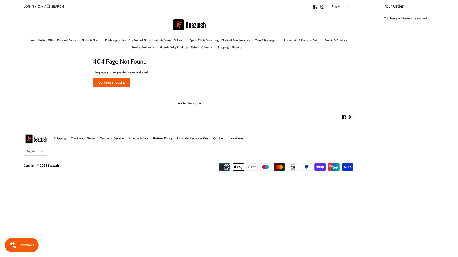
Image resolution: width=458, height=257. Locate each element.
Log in (29, 6)
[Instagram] (322, 6)
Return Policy (162, 138)
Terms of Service (112, 138)
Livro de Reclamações (192, 138)
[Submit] (48, 6)
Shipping (59, 138)
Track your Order (83, 138)
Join (40, 6)
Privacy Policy (138, 138)
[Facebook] (315, 6)
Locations (236, 138)
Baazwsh (53, 165)
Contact (219, 138)
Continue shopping (111, 82)
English (336, 6)
